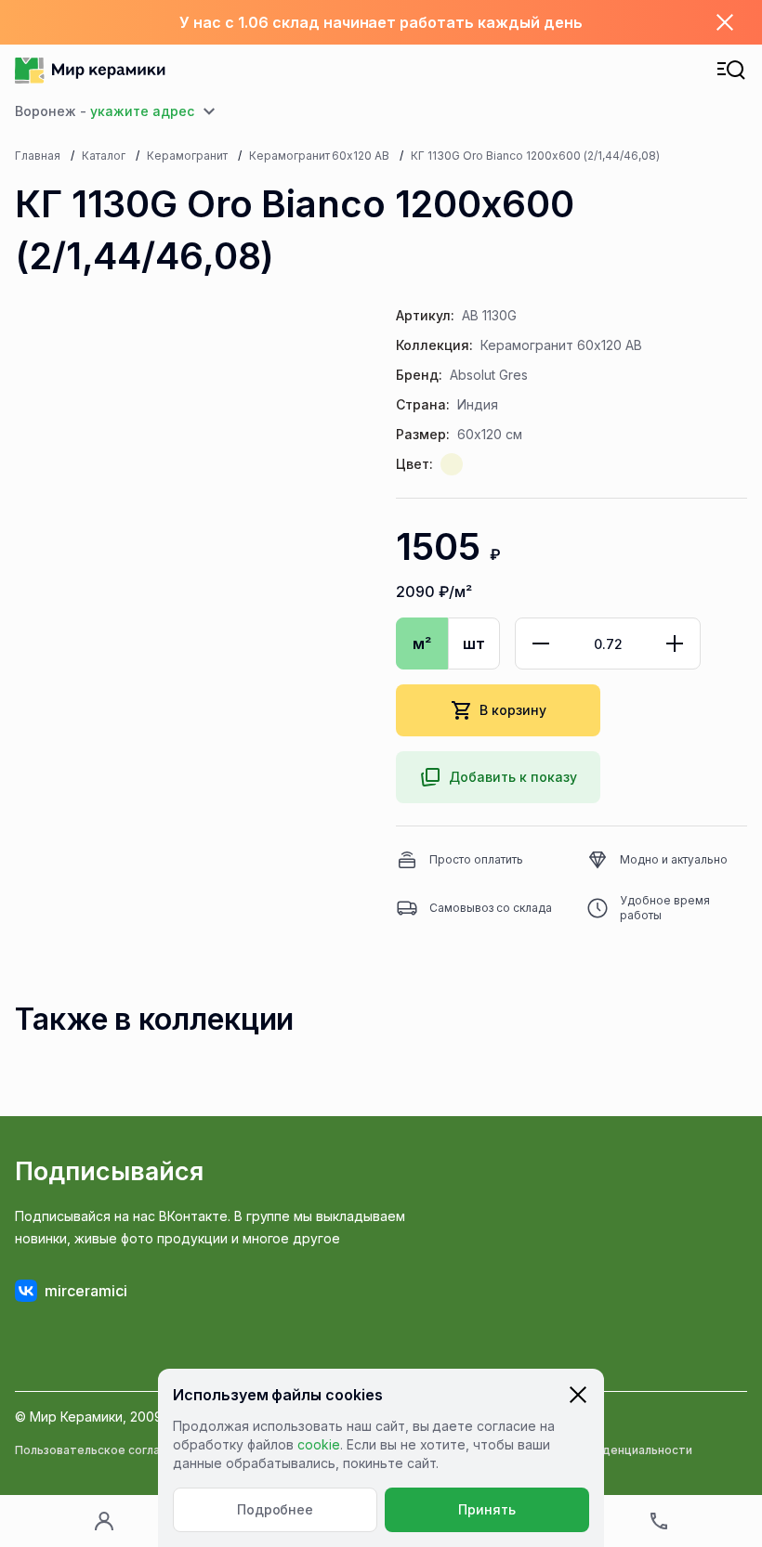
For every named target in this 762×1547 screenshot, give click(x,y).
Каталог (103, 155)
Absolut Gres (489, 375)
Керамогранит (187, 155)
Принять (487, 1509)
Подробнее (275, 1509)
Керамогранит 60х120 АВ (319, 155)
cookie (318, 1444)
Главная (37, 155)
